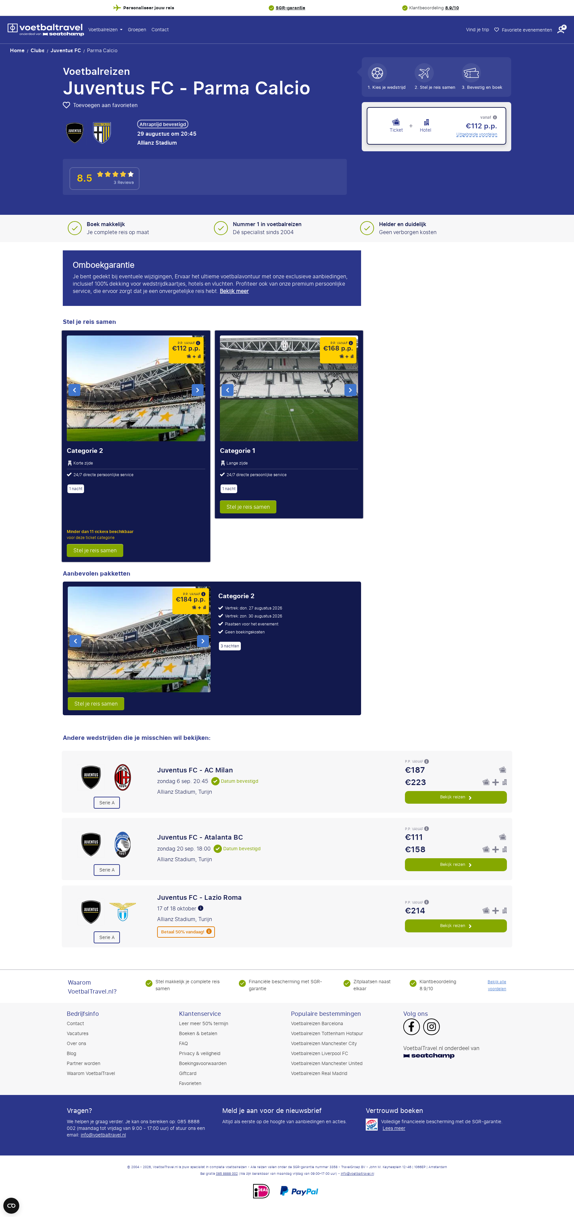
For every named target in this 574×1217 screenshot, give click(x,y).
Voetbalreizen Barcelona (317, 1023)
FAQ (183, 1043)
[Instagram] (431, 1027)
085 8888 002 (227, 1174)
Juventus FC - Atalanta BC (200, 837)
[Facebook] (411, 1027)
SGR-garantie (290, 8)
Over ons (76, 1043)
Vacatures (77, 1033)
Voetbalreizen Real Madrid (319, 1073)
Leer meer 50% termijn (203, 1023)
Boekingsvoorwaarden (203, 1063)
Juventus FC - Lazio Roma (199, 897)
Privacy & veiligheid (200, 1053)
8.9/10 (452, 8)
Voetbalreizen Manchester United (327, 1063)
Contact (160, 30)
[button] (561, 30)
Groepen (137, 30)
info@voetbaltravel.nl (103, 1135)
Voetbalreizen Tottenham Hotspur (327, 1033)
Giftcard (188, 1073)
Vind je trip (477, 30)
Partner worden (83, 1063)
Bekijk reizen (453, 797)
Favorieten (190, 1083)
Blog (71, 1053)
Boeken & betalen (198, 1033)
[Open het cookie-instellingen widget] (11, 1203)
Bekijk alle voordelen (497, 985)
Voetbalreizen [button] (103, 30)
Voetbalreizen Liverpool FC (319, 1053)
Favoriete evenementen (526, 30)
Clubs (38, 50)
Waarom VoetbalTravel (91, 1073)
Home (17, 50)
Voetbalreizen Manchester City (324, 1043)
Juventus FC (65, 50)
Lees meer (394, 1128)
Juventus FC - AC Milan (195, 770)
